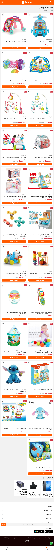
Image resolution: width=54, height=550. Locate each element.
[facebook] (28, 541)
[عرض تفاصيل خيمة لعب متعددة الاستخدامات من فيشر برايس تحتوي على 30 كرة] (14, 335)
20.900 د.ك (48, 200)
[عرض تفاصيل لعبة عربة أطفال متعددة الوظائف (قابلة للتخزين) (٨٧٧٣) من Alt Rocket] (40, 180)
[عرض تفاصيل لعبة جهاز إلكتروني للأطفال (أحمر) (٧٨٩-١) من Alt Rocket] (14, 180)
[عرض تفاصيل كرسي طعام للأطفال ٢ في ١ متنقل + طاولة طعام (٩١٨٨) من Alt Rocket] (40, 219)
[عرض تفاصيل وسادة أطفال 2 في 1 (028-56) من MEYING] (14, 64)
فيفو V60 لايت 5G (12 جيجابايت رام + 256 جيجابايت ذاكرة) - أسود (47, 494)
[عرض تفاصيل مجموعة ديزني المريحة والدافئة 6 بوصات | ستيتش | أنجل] (40, 412)
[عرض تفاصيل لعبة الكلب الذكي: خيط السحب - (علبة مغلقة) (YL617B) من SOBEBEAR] (14, 258)
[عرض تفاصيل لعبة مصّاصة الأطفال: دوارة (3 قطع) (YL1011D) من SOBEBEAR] (14, 219)
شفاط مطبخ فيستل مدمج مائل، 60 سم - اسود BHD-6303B (34, 494)
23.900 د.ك (48, 161)
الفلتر (52, 10)
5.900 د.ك (48, 354)
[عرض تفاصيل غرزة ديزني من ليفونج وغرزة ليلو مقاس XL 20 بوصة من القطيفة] (14, 374)
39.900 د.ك (48, 45)
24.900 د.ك (48, 83)
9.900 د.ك (48, 316)
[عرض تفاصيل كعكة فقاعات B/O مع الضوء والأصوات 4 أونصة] (14, 412)
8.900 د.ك (22, 238)
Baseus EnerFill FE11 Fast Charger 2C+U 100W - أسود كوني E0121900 (21, 492)
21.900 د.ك (21, 393)
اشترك (3, 524)
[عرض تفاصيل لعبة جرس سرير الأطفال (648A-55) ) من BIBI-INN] (40, 103)
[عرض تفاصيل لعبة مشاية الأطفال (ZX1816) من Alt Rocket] (40, 142)
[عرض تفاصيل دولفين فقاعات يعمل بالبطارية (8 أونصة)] (40, 451)
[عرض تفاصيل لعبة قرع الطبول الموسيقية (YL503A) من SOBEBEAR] (14, 296)
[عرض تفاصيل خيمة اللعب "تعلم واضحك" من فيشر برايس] (40, 374)
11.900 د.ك (22, 277)
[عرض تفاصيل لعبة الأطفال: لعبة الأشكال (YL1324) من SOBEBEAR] (40, 258)
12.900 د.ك (48, 393)
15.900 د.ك (21, 83)
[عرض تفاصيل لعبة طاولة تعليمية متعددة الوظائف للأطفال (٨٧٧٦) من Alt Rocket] (14, 142)
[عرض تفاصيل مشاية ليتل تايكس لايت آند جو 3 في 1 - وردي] (14, 25)
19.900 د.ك (21, 354)
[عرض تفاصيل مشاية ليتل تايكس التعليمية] (40, 25)
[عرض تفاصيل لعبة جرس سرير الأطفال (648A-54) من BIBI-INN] (14, 103)
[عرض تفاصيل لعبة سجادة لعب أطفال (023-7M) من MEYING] (40, 64)
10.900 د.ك (48, 470)
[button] (7, 548)
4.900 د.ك (48, 277)
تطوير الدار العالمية (6, 537)
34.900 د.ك (21, 45)
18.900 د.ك (48, 122)
